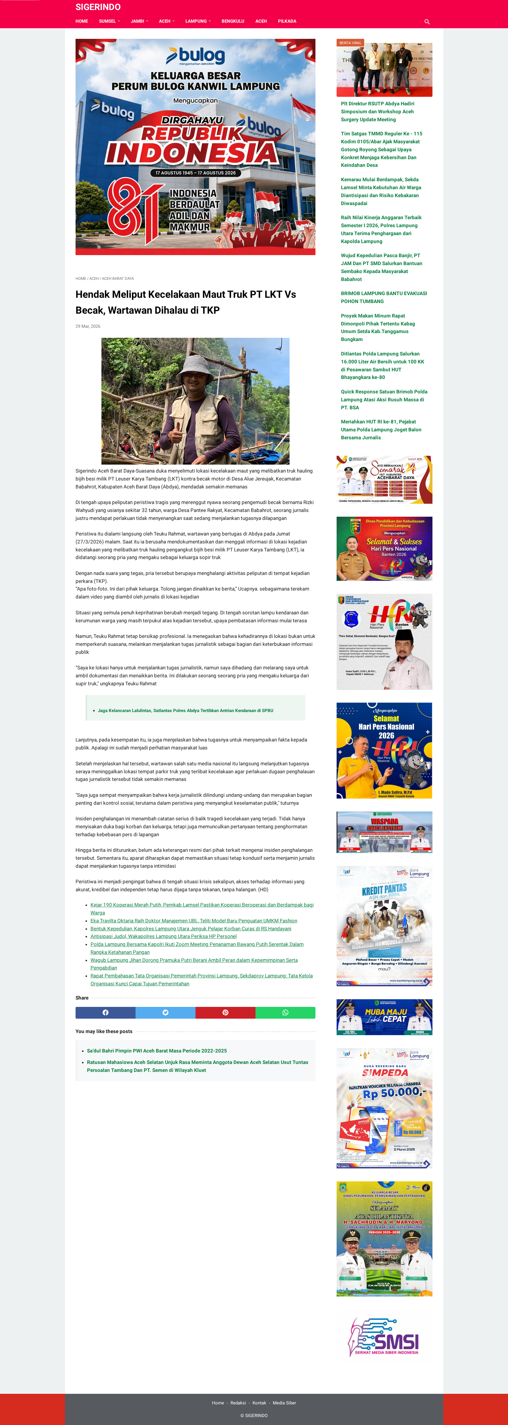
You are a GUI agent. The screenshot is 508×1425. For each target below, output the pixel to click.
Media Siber (284, 1403)
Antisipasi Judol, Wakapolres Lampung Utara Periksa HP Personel (164, 936)
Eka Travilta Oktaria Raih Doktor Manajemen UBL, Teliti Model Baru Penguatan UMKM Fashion (194, 921)
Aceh (261, 21)
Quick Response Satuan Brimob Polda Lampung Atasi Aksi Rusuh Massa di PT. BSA (384, 399)
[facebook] (106, 1013)
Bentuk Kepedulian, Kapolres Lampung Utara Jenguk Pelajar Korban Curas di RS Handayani (191, 929)
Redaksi (238, 1403)
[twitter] (165, 1013)
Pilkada (287, 21)
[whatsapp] (285, 1013)
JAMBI (137, 21)
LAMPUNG (196, 21)
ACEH (165, 21)
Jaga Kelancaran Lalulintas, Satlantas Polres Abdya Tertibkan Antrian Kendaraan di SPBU (185, 710)
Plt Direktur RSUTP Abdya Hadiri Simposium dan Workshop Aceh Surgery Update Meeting (378, 111)
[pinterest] (225, 1013)
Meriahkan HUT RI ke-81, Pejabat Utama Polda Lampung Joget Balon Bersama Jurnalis (381, 429)
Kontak (259, 1403)
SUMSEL (107, 21)
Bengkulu (233, 21)
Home (82, 21)
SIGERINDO (98, 7)
